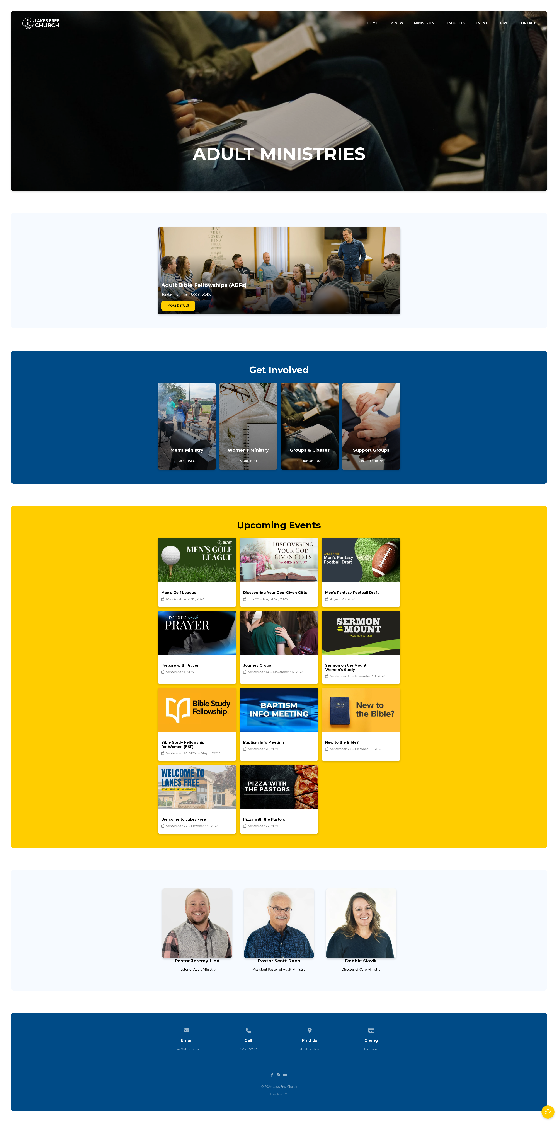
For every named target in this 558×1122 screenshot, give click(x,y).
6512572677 (248, 1049)
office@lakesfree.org (187, 1049)
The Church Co (279, 1094)
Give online (371, 1049)
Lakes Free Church (309, 1049)
